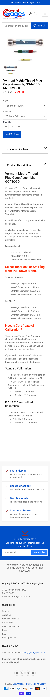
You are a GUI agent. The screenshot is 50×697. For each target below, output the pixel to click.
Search (41, 25)
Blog (4, 630)
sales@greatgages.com (33, 652)
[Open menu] (45, 14)
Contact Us (7, 622)
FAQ (4, 633)
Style (5, 100)
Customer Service (10, 626)
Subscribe (39, 552)
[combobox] (25, 25)
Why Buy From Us (10, 618)
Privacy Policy (9, 637)
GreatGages (18, 684)
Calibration (8, 111)
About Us (6, 615)
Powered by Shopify (36, 684)
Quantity (7, 122)
